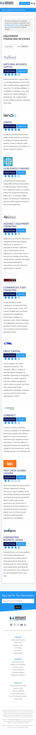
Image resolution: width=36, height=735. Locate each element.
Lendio (7, 122)
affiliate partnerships (13, 25)
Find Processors (24, 3)
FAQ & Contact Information (18, 685)
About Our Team (18, 688)
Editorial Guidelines (18, 691)
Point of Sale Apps (18, 670)
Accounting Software (18, 672)
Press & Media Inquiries (18, 693)
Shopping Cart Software (18, 675)
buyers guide (8, 46)
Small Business (18, 653)
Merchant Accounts (18, 662)
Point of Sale (18, 642)
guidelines (11, 27)
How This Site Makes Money (18, 696)
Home (4, 10)
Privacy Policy (18, 699)
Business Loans (18, 645)
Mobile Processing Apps (18, 664)
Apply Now (22, 71)
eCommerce (18, 650)
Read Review (10, 71)
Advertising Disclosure (14, 719)
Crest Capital (11, 351)
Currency (9, 415)
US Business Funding (16, 169)
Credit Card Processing (18, 640)
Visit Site (21, 173)
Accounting (18, 648)
